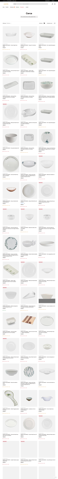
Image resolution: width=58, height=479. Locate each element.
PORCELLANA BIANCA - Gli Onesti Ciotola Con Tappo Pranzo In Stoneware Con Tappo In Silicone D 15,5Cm (11, 228)
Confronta (40, 23)
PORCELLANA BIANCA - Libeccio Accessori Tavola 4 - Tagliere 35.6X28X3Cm (29, 332)
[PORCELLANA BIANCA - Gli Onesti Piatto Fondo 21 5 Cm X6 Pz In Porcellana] (11, 60)
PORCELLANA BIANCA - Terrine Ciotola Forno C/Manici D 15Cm (46, 409)
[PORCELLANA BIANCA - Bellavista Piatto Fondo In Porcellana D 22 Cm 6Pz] (47, 270)
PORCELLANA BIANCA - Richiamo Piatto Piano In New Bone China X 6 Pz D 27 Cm (47, 202)
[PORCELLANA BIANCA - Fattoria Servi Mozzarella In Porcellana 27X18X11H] (29, 112)
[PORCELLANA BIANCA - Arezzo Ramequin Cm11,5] (47, 449)
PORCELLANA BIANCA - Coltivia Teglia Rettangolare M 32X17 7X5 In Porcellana (9, 281)
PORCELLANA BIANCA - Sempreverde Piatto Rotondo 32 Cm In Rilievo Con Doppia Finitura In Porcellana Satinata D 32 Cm (10, 255)
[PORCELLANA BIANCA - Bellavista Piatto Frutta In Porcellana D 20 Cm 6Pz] (47, 423)
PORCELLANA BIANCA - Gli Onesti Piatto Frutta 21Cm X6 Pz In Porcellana (46, 332)
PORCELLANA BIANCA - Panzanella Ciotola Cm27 (11, 148)
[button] (55, 4)
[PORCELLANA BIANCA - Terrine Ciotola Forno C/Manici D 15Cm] (47, 398)
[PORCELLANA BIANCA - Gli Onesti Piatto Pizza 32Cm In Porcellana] (11, 164)
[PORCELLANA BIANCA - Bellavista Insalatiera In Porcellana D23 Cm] (47, 164)
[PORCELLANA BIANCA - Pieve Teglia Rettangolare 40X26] (47, 34)
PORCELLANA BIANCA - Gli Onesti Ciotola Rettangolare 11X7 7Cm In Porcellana (9, 332)
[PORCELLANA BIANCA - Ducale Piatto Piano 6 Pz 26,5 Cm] (29, 423)
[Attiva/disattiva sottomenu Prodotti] (8, 7)
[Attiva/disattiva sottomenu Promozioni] (24, 7)
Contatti (27, 7)
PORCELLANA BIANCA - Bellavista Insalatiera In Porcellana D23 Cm (46, 175)
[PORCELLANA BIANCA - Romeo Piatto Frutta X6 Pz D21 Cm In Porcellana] (29, 346)
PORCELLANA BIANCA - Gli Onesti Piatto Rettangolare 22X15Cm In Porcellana (27, 97)
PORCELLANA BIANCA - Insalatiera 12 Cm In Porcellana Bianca (28, 409)
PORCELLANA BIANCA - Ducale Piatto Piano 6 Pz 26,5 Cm (29, 435)
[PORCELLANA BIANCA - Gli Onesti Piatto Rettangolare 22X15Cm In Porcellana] (29, 85)
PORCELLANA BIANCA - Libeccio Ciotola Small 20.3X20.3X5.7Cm (10, 202)
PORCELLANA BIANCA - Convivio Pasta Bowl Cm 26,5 (47, 383)
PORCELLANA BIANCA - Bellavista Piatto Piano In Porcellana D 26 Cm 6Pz (11, 123)
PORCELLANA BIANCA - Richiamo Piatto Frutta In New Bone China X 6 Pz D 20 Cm (29, 460)
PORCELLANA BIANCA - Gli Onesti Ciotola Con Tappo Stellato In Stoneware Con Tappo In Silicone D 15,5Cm (47, 228)
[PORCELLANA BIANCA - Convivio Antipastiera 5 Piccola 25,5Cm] (47, 346)
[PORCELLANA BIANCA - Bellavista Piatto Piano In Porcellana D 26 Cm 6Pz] (11, 112)
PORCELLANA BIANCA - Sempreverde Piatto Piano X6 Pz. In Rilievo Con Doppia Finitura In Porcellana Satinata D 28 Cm (47, 149)
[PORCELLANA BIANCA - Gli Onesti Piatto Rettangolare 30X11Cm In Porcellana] (11, 85)
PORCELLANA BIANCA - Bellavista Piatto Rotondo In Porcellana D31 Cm (29, 281)
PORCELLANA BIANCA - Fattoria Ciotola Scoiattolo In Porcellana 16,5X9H (29, 255)
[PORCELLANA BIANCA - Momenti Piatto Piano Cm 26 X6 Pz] (29, 190)
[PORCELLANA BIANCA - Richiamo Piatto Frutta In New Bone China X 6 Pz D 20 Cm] (29, 449)
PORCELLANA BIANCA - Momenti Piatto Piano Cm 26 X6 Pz (29, 202)
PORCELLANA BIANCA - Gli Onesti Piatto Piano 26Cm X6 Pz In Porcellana (10, 435)
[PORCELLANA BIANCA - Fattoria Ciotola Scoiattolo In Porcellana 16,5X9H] (29, 243)
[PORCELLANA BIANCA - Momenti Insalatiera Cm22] (11, 371)
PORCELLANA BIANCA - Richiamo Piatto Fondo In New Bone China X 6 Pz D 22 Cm (11, 357)
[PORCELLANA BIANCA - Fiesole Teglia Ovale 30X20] (11, 34)
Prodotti (7, 7)
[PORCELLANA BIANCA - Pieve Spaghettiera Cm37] (47, 243)
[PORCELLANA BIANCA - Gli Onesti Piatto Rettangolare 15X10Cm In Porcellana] (29, 137)
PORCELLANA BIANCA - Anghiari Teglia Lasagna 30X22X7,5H (11, 460)
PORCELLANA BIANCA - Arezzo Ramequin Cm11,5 (47, 459)
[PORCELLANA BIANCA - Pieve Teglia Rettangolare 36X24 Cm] (47, 60)
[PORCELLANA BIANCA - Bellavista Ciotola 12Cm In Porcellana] (29, 217)
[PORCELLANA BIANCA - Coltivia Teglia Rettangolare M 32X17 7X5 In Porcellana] (11, 270)
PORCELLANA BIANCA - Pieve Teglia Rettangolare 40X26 (47, 46)
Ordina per (4, 23)
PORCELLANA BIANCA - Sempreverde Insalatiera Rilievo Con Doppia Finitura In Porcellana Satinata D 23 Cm (47, 97)
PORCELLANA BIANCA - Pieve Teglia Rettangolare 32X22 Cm (47, 123)
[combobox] (30, 4)
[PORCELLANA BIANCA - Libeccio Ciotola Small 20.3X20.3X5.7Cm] (11, 190)
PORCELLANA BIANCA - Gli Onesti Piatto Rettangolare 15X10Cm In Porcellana (27, 149)
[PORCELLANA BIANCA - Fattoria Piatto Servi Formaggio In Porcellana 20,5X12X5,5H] (29, 295)
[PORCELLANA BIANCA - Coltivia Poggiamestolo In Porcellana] (11, 398)
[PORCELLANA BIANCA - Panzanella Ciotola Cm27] (11, 137)
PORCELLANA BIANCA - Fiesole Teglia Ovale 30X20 (10, 46)
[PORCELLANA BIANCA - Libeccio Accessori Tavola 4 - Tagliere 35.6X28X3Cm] (29, 321)
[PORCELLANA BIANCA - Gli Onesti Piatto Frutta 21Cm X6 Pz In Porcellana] (47, 321)
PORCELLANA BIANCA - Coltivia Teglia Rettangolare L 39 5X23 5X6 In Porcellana (27, 71)
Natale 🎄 (17, 7)
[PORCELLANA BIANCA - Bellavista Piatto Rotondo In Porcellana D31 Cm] (29, 270)
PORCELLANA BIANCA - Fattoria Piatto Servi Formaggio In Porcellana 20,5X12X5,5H (28, 306)
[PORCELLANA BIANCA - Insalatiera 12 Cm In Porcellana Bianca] (29, 398)
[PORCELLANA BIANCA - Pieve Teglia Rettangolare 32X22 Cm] (47, 112)
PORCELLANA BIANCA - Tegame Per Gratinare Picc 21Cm (28, 46)
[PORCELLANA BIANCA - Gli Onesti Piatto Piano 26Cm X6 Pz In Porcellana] (11, 423)
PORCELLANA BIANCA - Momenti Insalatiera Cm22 (10, 383)
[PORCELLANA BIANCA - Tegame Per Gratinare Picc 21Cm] (29, 34)
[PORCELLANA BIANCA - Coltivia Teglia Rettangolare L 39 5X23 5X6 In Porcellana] (29, 60)
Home (4, 7)
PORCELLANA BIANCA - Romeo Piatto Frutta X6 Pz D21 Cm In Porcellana (28, 357)
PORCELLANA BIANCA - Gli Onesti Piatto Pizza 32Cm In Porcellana (10, 175)
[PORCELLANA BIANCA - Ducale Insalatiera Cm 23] (47, 295)
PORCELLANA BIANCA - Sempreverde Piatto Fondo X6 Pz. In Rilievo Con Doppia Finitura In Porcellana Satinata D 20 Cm (28, 175)
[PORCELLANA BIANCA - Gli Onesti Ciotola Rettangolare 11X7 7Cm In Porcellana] (11, 321)
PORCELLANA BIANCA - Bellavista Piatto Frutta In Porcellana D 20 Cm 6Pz (47, 435)
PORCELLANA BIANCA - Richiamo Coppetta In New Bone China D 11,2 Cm (10, 306)
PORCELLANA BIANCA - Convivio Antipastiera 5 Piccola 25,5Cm (46, 357)
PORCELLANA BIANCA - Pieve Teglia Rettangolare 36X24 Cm (47, 71)
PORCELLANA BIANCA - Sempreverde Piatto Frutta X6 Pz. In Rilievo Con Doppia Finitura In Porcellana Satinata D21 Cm (28, 383)
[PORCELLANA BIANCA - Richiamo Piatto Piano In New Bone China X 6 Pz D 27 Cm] (47, 190)
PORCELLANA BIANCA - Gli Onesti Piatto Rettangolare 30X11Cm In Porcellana (9, 97)
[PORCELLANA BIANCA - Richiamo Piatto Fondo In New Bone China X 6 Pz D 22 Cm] (11, 346)
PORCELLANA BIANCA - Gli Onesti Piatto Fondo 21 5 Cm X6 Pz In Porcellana (11, 71)
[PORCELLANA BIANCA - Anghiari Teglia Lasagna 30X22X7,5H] (11, 449)
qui (22, 0)
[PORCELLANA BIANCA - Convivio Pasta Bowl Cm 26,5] (47, 371)
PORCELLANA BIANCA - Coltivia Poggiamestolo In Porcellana (11, 409)
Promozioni (22, 7)
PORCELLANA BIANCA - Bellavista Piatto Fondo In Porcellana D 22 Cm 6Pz (47, 281)
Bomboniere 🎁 (12, 7)
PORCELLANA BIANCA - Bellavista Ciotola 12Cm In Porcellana (29, 228)
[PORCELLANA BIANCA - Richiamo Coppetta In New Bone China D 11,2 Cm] (11, 295)
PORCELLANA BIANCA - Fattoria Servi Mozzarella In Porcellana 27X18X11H (29, 123)
